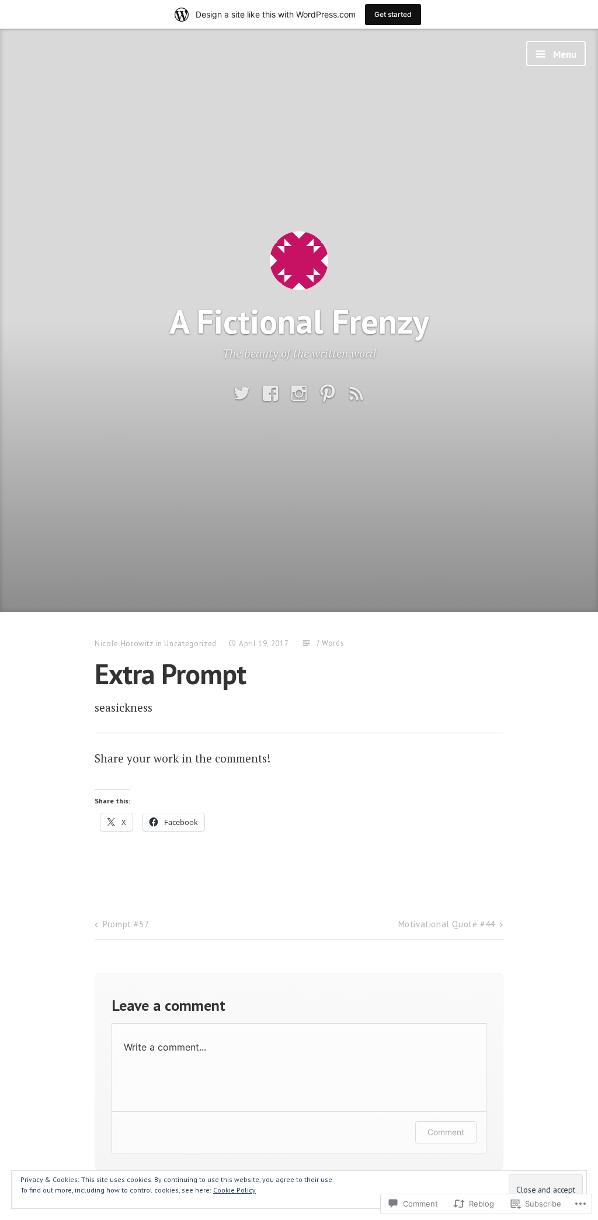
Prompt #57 (126, 924)
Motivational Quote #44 (446, 924)
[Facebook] (270, 393)
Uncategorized (190, 644)
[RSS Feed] (356, 393)
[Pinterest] (327, 393)
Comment (445, 1132)
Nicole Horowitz (124, 644)
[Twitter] (242, 393)
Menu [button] (563, 54)
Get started (393, 14)
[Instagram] (299, 393)
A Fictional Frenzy (299, 321)
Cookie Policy (234, 1190)
